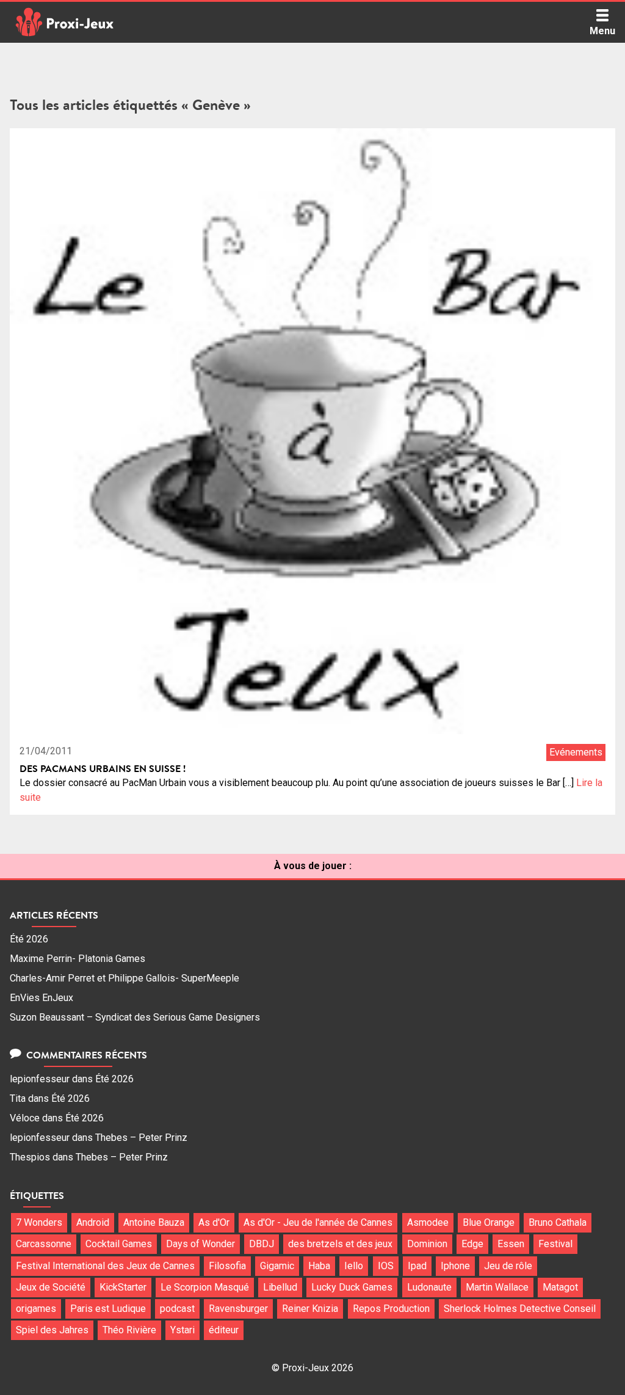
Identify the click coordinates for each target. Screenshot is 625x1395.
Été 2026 (29, 939)
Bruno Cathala (558, 1222)
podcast (177, 1308)
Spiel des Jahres (52, 1330)
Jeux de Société (50, 1287)
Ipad (417, 1266)
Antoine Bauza (153, 1222)
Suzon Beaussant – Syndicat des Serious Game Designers (135, 1017)
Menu (602, 31)
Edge (472, 1244)
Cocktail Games (118, 1244)
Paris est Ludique (108, 1308)
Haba (319, 1266)
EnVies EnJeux (41, 997)
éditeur (224, 1330)
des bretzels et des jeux (340, 1244)
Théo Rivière (129, 1330)
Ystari (182, 1330)
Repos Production (391, 1308)
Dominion (427, 1244)
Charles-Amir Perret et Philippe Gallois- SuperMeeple (124, 978)
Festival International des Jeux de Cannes (105, 1266)
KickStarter (122, 1287)
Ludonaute (429, 1287)
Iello (353, 1266)
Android (92, 1222)
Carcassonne (43, 1244)
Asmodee (428, 1222)
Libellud (280, 1287)
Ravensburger (238, 1308)
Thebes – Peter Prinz (141, 1137)
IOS (386, 1266)
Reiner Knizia (310, 1308)
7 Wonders (39, 1222)
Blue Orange (489, 1222)
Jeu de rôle (508, 1266)
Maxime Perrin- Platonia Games (77, 958)
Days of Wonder (200, 1244)
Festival (555, 1244)
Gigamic (277, 1266)
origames (36, 1308)
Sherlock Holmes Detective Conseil (520, 1308)
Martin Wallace (497, 1287)
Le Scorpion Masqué (205, 1287)
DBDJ (261, 1244)
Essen (510, 1244)
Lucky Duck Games (351, 1287)
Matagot (560, 1287)
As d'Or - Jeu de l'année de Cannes (318, 1222)
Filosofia (227, 1266)
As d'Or (213, 1222)
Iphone (455, 1266)
